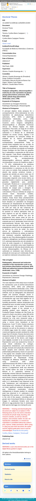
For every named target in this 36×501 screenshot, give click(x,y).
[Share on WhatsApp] (5, 490)
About (11, 9)
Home (3, 7)
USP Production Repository (16, 1)
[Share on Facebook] (11, 490)
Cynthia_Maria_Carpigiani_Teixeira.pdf (15, 433)
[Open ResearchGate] (23, 490)
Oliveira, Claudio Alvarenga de (12, 71)
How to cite (8, 479)
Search (7, 7)
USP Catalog (4, 1)
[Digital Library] (8, 4)
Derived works (10, 469)
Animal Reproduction (9, 56)
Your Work (4, 9)
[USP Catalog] (26, 33)
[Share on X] (17, 490)
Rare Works (28, 1)
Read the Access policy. (20, 430)
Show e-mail (6, 43)
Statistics (8, 474)
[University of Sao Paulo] (3, 4)
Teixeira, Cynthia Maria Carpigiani (13, 33)
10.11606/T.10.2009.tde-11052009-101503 (16, 23)
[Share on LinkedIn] (29, 490)
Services (14, 7)
